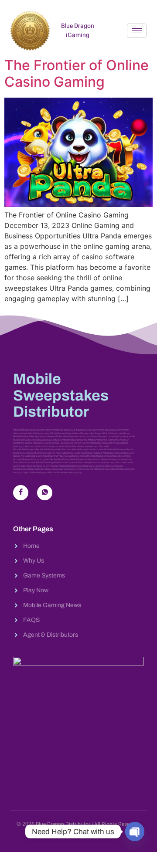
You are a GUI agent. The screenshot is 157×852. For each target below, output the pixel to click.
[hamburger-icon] (137, 31)
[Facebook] (20, 492)
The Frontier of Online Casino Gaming (76, 73)
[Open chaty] (134, 831)
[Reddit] (44, 492)
